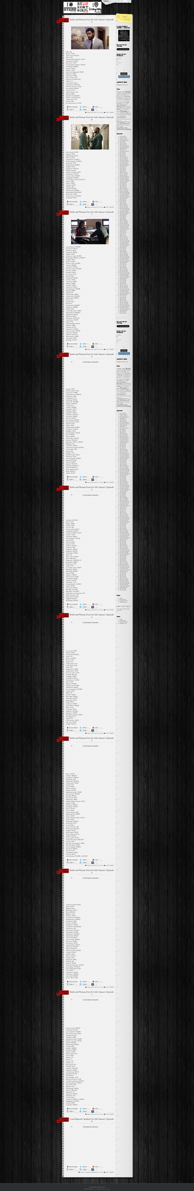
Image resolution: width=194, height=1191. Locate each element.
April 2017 (122, 235)
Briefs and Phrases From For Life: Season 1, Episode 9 (92, 20)
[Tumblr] (92, 109)
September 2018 (124, 212)
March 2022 (122, 156)
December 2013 (123, 289)
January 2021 (123, 175)
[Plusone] (72, 109)
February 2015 (123, 270)
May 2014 (122, 282)
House (120, 100)
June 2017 (122, 232)
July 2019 (122, 199)
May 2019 (122, 202)
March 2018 (122, 220)
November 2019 (123, 194)
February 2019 (123, 206)
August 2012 (123, 310)
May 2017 (122, 234)
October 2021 (123, 163)
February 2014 (123, 286)
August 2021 (123, 165)
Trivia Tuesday (120, 126)
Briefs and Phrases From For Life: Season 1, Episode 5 (92, 488)
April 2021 (122, 171)
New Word (123, 109)
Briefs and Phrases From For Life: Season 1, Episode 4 (92, 615)
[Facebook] (72, 107)
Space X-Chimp (106, 1189)
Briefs (92, 112)
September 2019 (124, 196)
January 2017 (123, 239)
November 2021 (123, 162)
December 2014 (123, 273)
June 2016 (122, 248)
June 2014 (122, 281)
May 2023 (122, 149)
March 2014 (122, 285)
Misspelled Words (128, 108)
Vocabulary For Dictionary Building (124, 128)
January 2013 (123, 303)
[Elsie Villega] (117, 60)
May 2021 (122, 170)
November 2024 (123, 140)
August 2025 (123, 137)
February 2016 (123, 254)
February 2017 (123, 238)
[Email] (95, 109)
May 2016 (122, 250)
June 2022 (122, 153)
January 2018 (123, 223)
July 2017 (122, 231)
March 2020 (122, 188)
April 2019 (122, 203)
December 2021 (123, 160)
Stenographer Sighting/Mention (92, 1172)
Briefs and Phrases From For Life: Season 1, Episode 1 (92, 993)
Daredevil (127, 371)
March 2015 (122, 269)
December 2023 (123, 145)
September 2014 (123, 277)
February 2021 (123, 174)
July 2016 (122, 247)
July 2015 (122, 263)
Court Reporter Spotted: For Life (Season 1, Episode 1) (92, 1120)
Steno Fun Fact (119, 120)
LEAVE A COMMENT (109, 112)
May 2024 (122, 141)
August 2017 (123, 230)
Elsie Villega (119, 58)
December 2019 (123, 192)
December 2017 (123, 224)
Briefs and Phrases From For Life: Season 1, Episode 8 (92, 118)
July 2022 (122, 152)
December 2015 (123, 257)
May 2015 (122, 266)
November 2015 (123, 258)
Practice (118, 113)
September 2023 (124, 147)
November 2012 (123, 306)
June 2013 (122, 297)
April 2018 (122, 219)
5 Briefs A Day (121, 92)
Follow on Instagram (125, 76)
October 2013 (123, 291)
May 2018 (122, 218)
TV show (101, 112)
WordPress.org (123, 602)
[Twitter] (85, 107)
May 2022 (122, 155)
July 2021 (122, 167)
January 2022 (123, 159)
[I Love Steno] (117, 64)
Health (118, 100)
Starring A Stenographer (121, 116)
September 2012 (123, 309)
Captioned (118, 93)
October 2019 (123, 195)
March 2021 (122, 172)
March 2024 (122, 144)
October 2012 (123, 307)
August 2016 (123, 246)
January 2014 (123, 287)
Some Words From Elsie (122, 114)
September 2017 (123, 228)
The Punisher (126, 125)
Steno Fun (96, 112)
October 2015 (123, 259)
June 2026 (122, 136)
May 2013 (122, 298)
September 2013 (123, 293)
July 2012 (122, 311)
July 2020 (122, 183)
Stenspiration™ (122, 122)
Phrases (123, 111)
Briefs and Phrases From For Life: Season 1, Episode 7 (92, 213)
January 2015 (123, 271)
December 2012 (123, 305)
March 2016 (122, 253)
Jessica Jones (123, 102)
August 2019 (123, 198)
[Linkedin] (85, 109)
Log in (121, 598)
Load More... (123, 73)
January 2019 (123, 207)
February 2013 (123, 302)
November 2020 (123, 178)
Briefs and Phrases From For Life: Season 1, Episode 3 (92, 739)
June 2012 (122, 313)
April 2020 (122, 187)
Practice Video (124, 113)
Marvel (119, 105)
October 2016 (123, 243)
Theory (122, 125)
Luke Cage (126, 103)
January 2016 (123, 255)
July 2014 (122, 279)
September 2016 (124, 244)
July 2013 (122, 295)
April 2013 (122, 299)
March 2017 (122, 236)
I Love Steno (119, 62)
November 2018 (123, 210)
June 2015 (122, 265)
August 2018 (123, 214)
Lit (123, 103)
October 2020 (123, 179)
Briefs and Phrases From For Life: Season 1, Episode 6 (92, 355)
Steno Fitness (123, 119)
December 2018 (123, 208)
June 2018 (122, 216)
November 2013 (123, 290)
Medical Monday (121, 106)
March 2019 (122, 204)
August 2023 (123, 148)
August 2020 (123, 182)
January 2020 (123, 191)
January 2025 (123, 139)
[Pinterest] (97, 107)
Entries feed (123, 599)
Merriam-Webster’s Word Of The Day (124, 107)
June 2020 (122, 184)
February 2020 (123, 190)
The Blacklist (123, 123)
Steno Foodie (128, 119)
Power (128, 111)
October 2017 (123, 227)
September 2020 (124, 180)
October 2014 (123, 275)
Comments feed (124, 600)
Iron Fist (118, 102)
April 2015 (122, 267)
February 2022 (123, 157)
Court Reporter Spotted (123, 94)
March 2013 (122, 301)
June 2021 (122, 168)
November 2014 (123, 274)
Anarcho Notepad (97, 1189)
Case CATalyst (124, 93)
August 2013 (123, 294)
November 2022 (123, 151)
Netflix (119, 109)
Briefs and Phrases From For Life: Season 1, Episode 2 (92, 871)
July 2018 (122, 215)
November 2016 (123, 242)
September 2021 (123, 164)
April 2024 (122, 143)
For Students (125, 98)
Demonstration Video (120, 96)
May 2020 (122, 186)
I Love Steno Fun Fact (125, 100)
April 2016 (122, 251)
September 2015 (123, 261)
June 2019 (122, 200)
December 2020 (123, 176)
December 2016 (123, 241)
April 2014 (122, 283)
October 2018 (123, 211)
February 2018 (123, 222)
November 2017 (123, 226)
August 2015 (123, 262)
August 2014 (123, 278)
